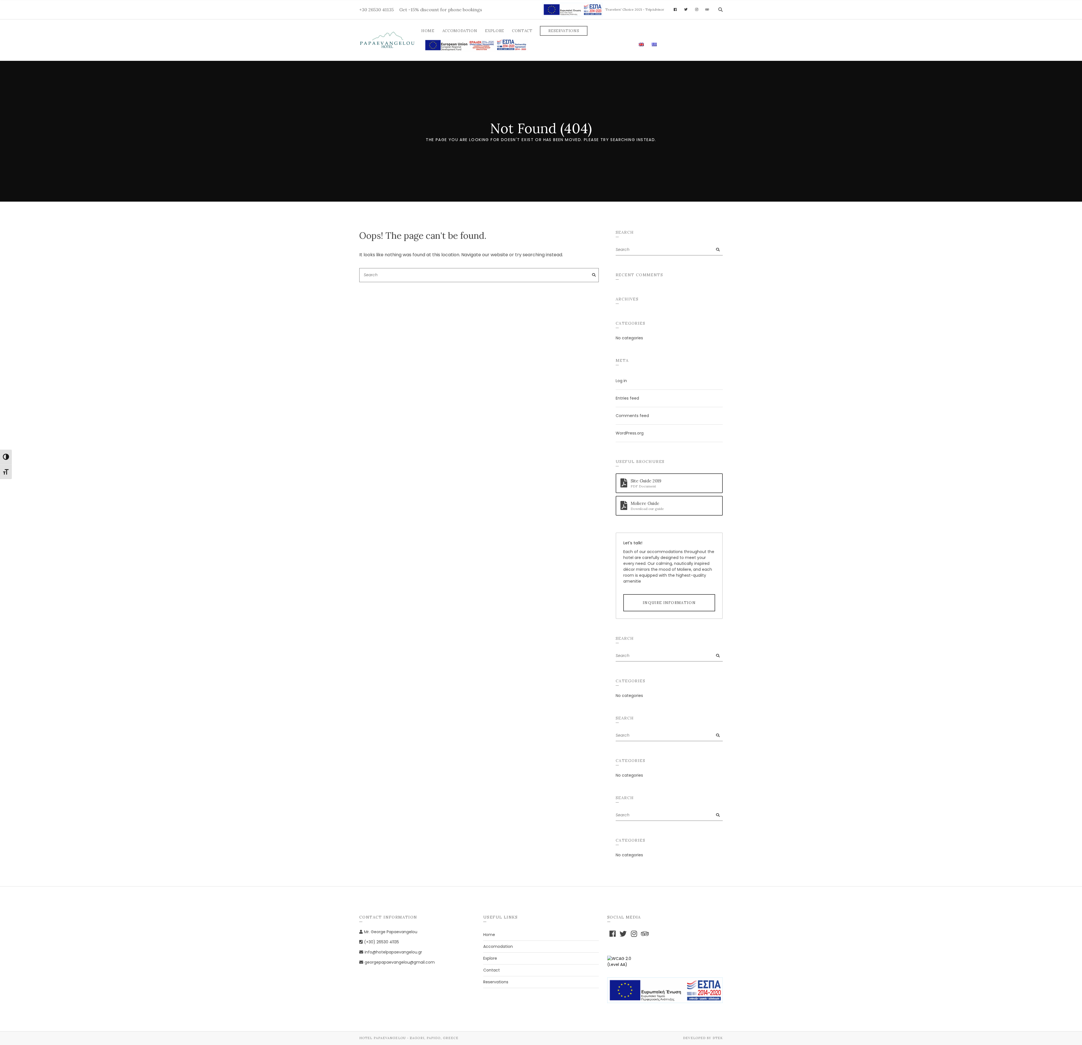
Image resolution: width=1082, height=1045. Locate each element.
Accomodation (459, 30)
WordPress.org (630, 433)
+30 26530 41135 (376, 9)
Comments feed (632, 415)
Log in (621, 381)
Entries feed (627, 398)
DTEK (718, 1038)
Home (427, 30)
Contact (522, 30)
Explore (494, 30)
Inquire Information (669, 602)
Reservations (563, 30)
